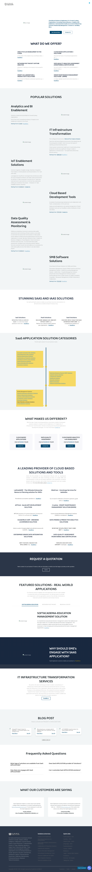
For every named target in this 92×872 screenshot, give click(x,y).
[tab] (26, 764)
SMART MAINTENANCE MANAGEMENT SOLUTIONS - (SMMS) (66, 76)
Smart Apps (55, 4)
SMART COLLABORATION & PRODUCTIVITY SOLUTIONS (26, 76)
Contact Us (68, 32)
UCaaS (37, 4)
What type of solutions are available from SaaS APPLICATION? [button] (26, 764)
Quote (46, 569)
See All (28, 733)
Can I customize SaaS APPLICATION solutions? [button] (65, 770)
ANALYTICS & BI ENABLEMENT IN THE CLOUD (29, 53)
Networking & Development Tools (46, 853)
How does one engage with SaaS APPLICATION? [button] (21, 771)
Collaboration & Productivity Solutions (47, 846)
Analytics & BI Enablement (44, 836)
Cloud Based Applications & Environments (44, 839)
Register (79, 4)
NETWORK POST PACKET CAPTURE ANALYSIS (28, 64)
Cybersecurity (64, 4)
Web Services (45, 4)
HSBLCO (40, 869)
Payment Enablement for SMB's (46, 855)
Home (21, 4)
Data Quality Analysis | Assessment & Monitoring (47, 843)
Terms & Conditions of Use (44, 860)
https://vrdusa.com (65, 807)
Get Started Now (56, 32)
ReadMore (19, 57)
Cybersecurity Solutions (44, 848)
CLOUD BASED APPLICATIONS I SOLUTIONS (63, 53)
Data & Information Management (46, 851)
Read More (14, 733)
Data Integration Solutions (44, 858)
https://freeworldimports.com (19, 807)
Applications (29, 4)
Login (85, 4)
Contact (73, 4)
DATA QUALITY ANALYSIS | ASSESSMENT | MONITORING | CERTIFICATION (66, 64)
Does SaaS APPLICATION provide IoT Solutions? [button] (65, 763)
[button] (43, 739)
